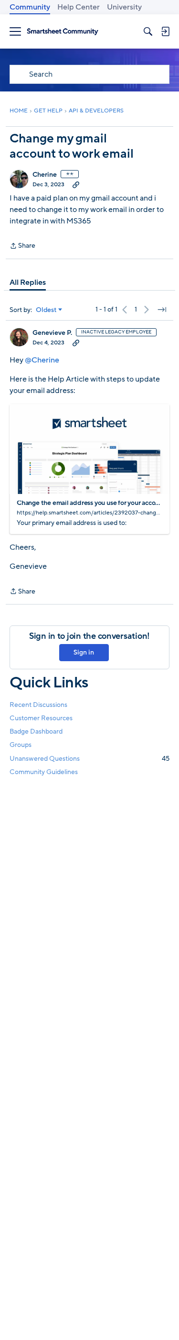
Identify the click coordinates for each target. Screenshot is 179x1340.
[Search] (148, 31)
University (124, 7)
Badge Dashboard (36, 731)
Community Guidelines (44, 771)
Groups (21, 744)
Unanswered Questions (89, 758)
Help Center (78, 7)
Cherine (44, 175)
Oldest (46, 310)
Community (30, 7)
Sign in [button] (84, 652)
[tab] (28, 282)
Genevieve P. (52, 333)
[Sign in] (165, 31)
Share (22, 246)
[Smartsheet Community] (62, 32)
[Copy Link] (76, 184)
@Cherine (42, 360)
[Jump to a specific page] (161, 309)
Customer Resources (41, 718)
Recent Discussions (38, 704)
